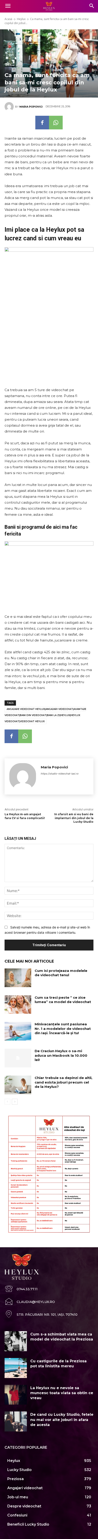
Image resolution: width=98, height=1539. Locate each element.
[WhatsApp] (56, 122)
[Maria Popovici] (10, 106)
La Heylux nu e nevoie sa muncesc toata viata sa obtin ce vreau (61, 1393)
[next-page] (15, 1102)
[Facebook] (42, 122)
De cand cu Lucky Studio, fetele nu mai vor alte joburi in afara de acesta (61, 1419)
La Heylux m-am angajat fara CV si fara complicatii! (25, 816)
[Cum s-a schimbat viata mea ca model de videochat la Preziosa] (16, 1341)
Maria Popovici (31, 106)
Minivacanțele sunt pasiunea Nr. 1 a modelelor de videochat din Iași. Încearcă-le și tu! (63, 1028)
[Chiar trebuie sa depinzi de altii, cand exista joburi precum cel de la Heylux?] (18, 1085)
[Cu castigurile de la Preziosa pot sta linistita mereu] (16, 1368)
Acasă (8, 19)
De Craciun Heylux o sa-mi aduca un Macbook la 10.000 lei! (61, 1055)
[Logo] (49, 6)
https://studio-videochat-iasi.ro (60, 773)
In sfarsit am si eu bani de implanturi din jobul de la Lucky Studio (73, 818)
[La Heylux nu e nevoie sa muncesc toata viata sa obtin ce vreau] (16, 1395)
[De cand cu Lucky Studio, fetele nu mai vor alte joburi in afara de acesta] (16, 1421)
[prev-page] (7, 1102)
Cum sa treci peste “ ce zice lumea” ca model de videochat (63, 999)
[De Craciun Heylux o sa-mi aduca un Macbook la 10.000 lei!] (18, 1058)
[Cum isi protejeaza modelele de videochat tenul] (18, 977)
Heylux (21, 19)
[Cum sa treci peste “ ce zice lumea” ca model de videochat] (18, 1004)
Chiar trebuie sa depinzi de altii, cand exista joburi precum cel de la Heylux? (63, 1082)
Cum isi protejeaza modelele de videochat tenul (61, 972)
